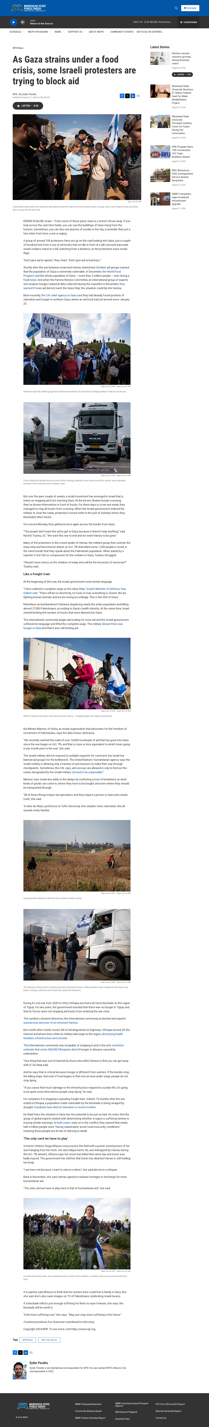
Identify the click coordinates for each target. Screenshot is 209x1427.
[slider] (27, 22)
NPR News (18, 47)
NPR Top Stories (49, 1340)
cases (67, 1122)
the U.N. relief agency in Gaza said (61, 295)
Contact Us (161, 1418)
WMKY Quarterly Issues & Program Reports (132, 1404)
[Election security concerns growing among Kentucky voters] (160, 58)
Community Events (122, 32)
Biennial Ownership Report (168, 1411)
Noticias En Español (149, 32)
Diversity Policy (122, 1419)
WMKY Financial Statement (88, 1404)
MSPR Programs (38, 32)
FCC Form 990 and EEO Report (170, 1404)
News (58, 32)
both (59, 1122)
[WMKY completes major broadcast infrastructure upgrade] (160, 198)
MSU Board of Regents (126, 1412)
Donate (191, 8)
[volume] (22, 22)
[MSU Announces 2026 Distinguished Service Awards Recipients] (160, 175)
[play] (13, 22)
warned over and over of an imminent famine (50, 1022)
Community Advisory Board (88, 1411)
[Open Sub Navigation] (23, 32)
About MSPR (96, 32)
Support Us (75, 32)
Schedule (15, 32)
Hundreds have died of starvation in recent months (65, 1107)
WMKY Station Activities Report (90, 1418)
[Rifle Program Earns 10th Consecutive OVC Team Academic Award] (160, 151)
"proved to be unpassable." (88, 772)
